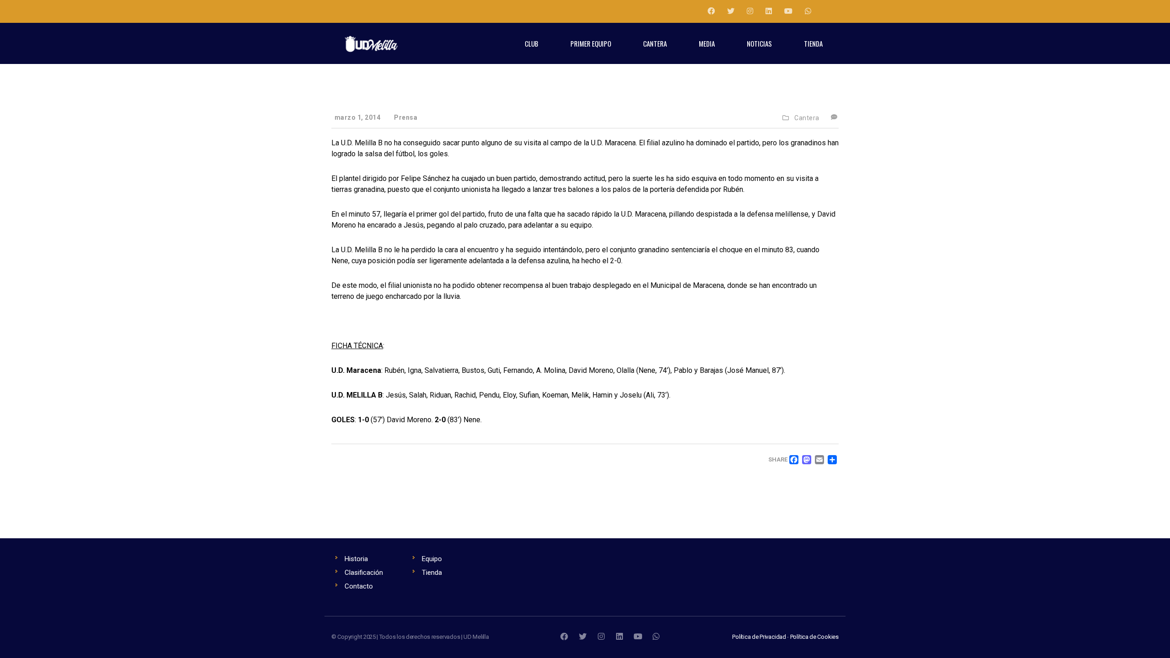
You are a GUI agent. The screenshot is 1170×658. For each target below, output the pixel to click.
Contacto (359, 586)
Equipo (432, 559)
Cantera (806, 118)
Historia (356, 559)
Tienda (432, 572)
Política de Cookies (814, 636)
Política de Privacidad (759, 636)
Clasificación (364, 572)
